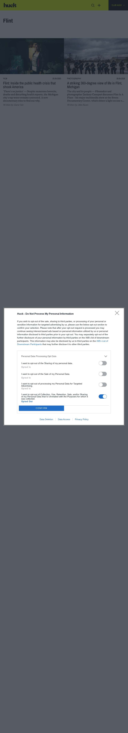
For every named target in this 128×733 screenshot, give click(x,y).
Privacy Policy (82, 419)
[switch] (103, 363)
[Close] (118, 314)
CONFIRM (41, 408)
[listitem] (64, 356)
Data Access (64, 419)
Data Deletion (46, 419)
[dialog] (64, 366)
